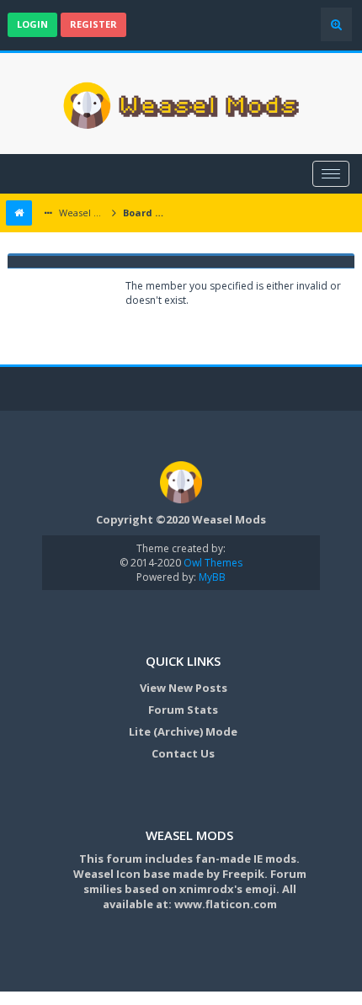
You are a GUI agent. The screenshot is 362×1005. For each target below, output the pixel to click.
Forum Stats (183, 709)
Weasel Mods (82, 212)
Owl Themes (211, 563)
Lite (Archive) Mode (183, 731)
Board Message (147, 212)
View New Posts (183, 687)
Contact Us (183, 753)
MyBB (212, 577)
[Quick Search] (336, 24)
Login (32, 24)
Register (93, 24)
